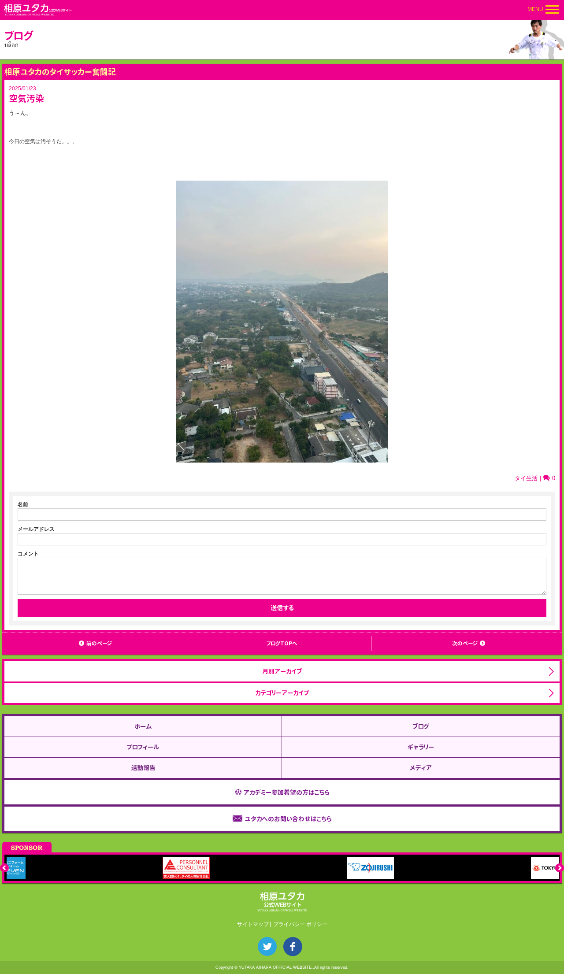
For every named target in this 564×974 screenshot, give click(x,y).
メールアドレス (36, 529)
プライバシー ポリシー (300, 924)
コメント (28, 554)
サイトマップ (253, 924)
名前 (23, 504)
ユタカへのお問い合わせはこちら (288, 819)
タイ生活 (526, 478)
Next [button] (559, 867)
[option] (99, 868)
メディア (421, 767)
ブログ (420, 726)
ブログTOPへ (281, 643)
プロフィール (143, 747)
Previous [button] (4, 867)
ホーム (143, 726)
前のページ (99, 643)
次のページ (465, 643)
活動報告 (143, 767)
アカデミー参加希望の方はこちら (286, 792)
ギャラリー (421, 747)
